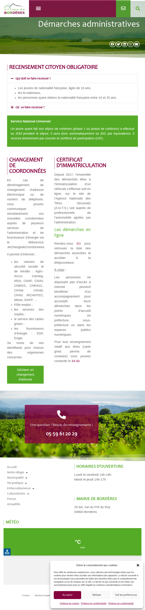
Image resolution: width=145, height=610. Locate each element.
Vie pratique (15, 483)
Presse (11, 499)
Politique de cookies (69, 603)
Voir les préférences (126, 595)
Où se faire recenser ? (30, 107)
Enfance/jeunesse (19, 488)
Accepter (67, 595)
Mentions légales (43, 595)
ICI (79, 243)
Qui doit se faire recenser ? (33, 78)
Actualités (13, 504)
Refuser (96, 595)
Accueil (12, 467)
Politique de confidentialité (93, 603)
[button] (138, 565)
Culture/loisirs (16, 493)
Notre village (15, 472)
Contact (26, 595)
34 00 (76, 361)
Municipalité (15, 477)
